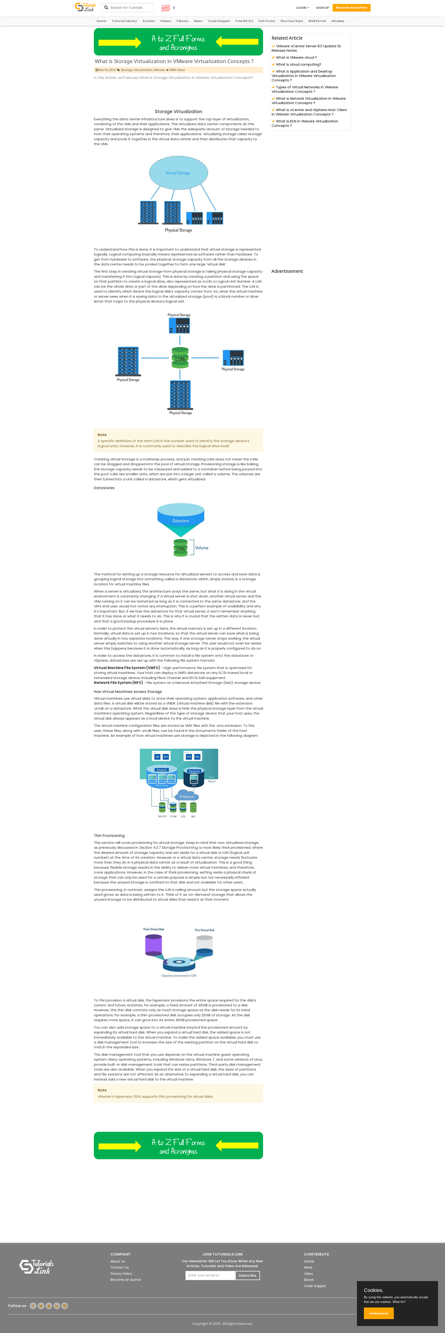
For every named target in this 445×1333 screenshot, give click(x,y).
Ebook (309, 1279)
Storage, (127, 70)
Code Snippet (219, 21)
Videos (165, 21)
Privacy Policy (121, 1273)
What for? (399, 1302)
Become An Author (126, 1279)
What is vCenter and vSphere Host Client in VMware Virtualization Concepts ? (309, 112)
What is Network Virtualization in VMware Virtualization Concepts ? (309, 100)
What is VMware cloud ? (296, 57)
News (198, 21)
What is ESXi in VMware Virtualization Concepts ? (305, 123)
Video (308, 1273)
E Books (182, 21)
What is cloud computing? (298, 64)
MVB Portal (317, 21)
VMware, (159, 70)
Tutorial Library (124, 21)
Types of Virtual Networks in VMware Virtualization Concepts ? (305, 89)
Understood (378, 1313)
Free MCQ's (244, 21)
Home (101, 21)
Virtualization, (143, 70)
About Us (118, 1261)
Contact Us (120, 1267)
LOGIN (301, 8)
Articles (149, 21)
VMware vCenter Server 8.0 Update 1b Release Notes (306, 48)
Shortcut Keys (291, 21)
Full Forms (267, 21)
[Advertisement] (178, 93)
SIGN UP (322, 8)
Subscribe (248, 1275)
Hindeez (337, 21)
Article (309, 1261)
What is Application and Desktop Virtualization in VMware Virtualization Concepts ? (304, 75)
